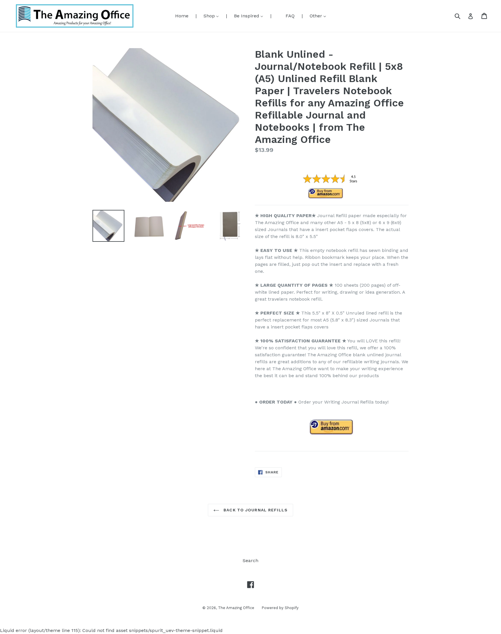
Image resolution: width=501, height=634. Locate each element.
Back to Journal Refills (255, 510)
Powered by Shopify (280, 608)
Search (250, 560)
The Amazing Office (236, 608)
